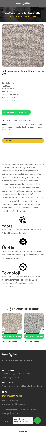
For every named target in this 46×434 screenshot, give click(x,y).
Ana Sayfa (10, 13)
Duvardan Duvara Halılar (29, 13)
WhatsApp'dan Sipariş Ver (17, 112)
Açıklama (8, 140)
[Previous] (3, 329)
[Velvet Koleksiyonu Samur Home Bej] (12, 323)
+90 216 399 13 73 (12, 396)
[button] (23, 112)
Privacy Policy (8, 373)
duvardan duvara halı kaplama (17, 127)
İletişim (40, 386)
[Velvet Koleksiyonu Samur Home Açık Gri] (34, 323)
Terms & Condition (23, 373)
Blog (33, 386)
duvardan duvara (21, 124)
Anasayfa (6, 386)
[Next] (43, 329)
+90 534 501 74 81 (10, 400)
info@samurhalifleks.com (13, 404)
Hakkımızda (25, 386)
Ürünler (15, 386)
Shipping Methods (11, 377)
